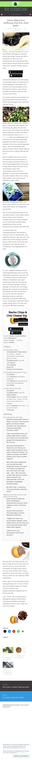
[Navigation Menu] (30, 14)
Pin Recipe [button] (16, 333)
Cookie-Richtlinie (21, 752)
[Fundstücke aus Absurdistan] (8, 665)
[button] (20, 324)
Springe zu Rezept (16, 72)
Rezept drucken (17, 76)
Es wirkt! (17, 654)
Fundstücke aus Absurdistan (7, 669)
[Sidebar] (2, 14)
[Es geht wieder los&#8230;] (8, 650)
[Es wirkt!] (20, 650)
